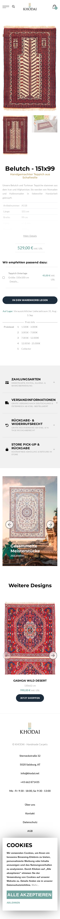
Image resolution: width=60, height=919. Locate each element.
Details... (14, 281)
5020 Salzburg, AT (30, 764)
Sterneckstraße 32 (30, 755)
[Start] (30, 727)
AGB (30, 830)
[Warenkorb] (54, 6)
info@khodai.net (30, 773)
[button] (30, 382)
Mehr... (35, 885)
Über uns (30, 804)
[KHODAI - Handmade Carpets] (30, 6)
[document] (30, 874)
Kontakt (30, 813)
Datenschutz (30, 822)
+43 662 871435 (30, 782)
